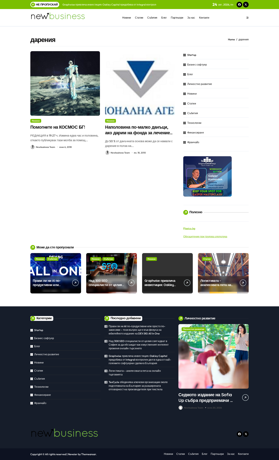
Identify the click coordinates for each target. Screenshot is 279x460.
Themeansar (88, 454)
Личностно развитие (199, 84)
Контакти (204, 17)
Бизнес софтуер (197, 64)
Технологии (194, 122)
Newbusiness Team (45, 147)
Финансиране (195, 132)
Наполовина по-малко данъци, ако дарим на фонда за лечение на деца (137, 132)
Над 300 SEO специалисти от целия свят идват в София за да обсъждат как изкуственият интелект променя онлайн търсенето (139, 344)
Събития (152, 17)
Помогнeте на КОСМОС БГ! (57, 127)
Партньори (177, 17)
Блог (164, 17)
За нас (191, 17)
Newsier (73, 454)
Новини (126, 17)
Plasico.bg (189, 228)
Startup (191, 54)
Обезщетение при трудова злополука (205, 236)
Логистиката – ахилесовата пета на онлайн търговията (215, 285)
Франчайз (193, 142)
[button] (245, 367)
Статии (139, 17)
